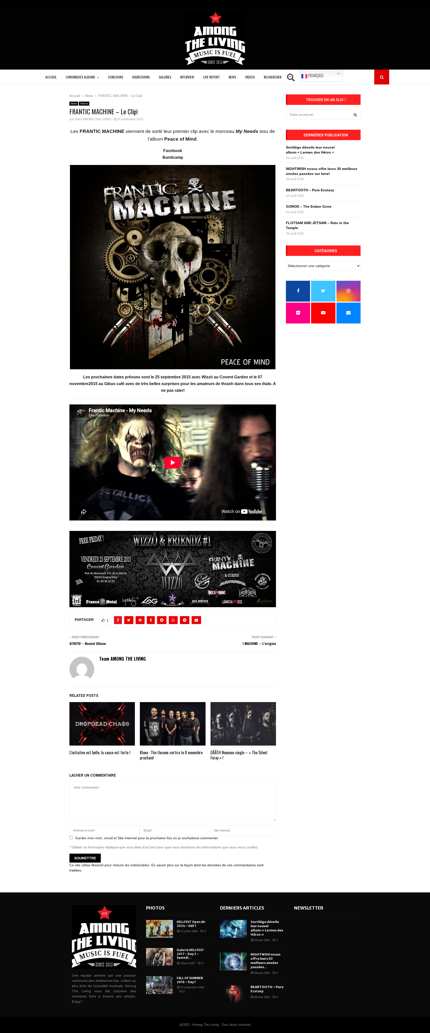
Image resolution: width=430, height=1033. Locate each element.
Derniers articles (242, 908)
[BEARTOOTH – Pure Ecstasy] (233, 994)
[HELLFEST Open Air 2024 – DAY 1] (159, 929)
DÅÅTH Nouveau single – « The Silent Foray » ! (239, 755)
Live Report (211, 76)
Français (315, 76)
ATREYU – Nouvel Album (87, 643)
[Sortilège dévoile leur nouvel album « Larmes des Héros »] (233, 929)
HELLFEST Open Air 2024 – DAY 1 (191, 924)
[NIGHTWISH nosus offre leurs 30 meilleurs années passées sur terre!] (233, 961)
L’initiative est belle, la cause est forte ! (99, 752)
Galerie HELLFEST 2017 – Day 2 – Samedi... (190, 953)
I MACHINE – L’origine (259, 643)
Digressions (141, 76)
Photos (155, 908)
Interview (187, 76)
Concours (115, 76)
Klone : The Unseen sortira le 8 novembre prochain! (171, 755)
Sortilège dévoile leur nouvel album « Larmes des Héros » (267, 928)
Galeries (165, 76)
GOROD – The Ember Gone (308, 206)
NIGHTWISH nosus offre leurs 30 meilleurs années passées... (265, 960)
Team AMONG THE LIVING (93, 119)
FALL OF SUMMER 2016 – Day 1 (190, 980)
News (232, 76)
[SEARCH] (355, 115)
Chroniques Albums (80, 76)
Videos (250, 76)
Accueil (51, 76)
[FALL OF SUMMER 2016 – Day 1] (159, 985)
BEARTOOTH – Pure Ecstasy (310, 190)
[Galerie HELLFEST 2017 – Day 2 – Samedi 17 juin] (159, 957)
